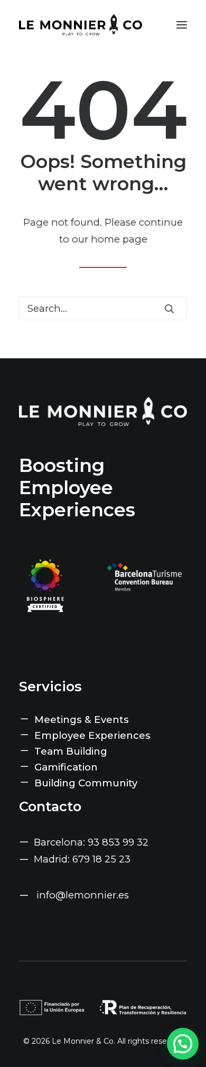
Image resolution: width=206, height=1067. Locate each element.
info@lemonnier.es (82, 895)
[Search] (103, 308)
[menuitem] (103, 720)
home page (119, 239)
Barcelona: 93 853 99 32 (91, 842)
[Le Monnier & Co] (80, 24)
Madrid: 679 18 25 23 (82, 859)
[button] (181, 25)
